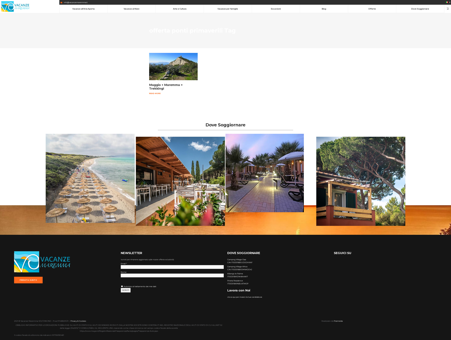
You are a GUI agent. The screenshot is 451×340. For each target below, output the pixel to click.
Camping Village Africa (237, 266)
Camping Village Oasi (236, 259)
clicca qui (231, 297)
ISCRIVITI (125, 290)
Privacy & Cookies (78, 321)
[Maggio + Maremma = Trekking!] (173, 66)
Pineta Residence (235, 281)
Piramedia (338, 321)
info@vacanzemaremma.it (75, 2)
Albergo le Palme (235, 274)
